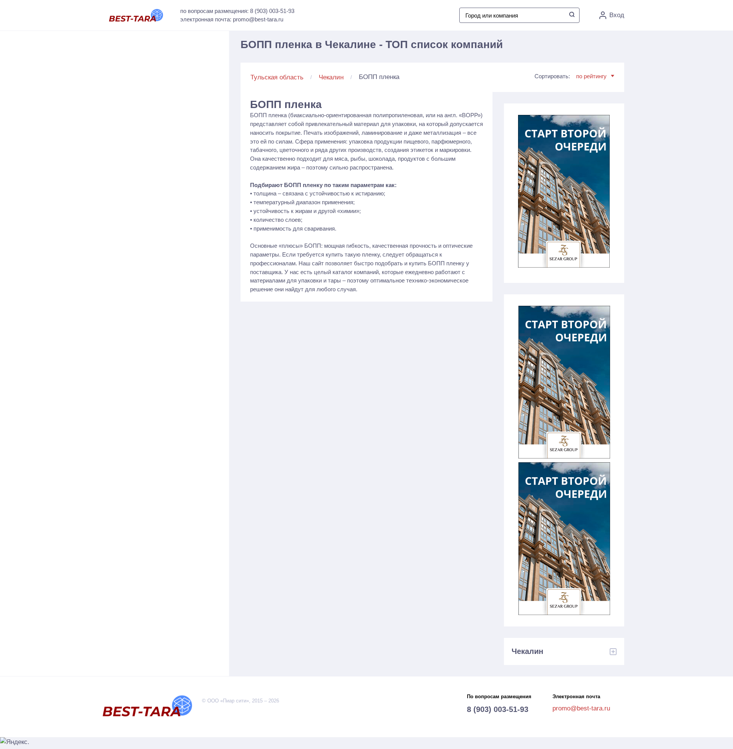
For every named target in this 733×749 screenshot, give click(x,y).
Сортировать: (570, 76)
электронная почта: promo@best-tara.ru (231, 19)
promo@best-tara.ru (581, 708)
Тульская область (277, 77)
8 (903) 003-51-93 (497, 709)
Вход (616, 15)
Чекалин (331, 77)
